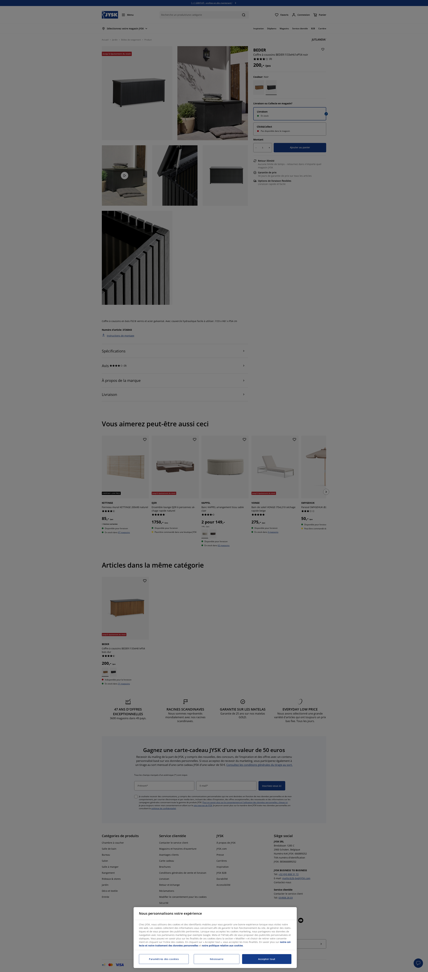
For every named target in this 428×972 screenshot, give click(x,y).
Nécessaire (216, 959)
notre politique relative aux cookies (222, 945)
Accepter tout (266, 959)
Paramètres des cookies (164, 959)
